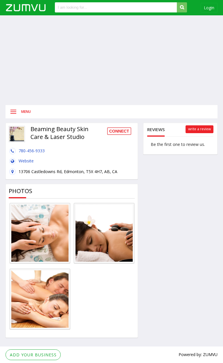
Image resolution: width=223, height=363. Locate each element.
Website (26, 161)
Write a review (199, 128)
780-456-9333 (32, 150)
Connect (119, 131)
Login (209, 7)
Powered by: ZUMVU (198, 354)
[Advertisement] (111, 60)
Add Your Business (33, 355)
